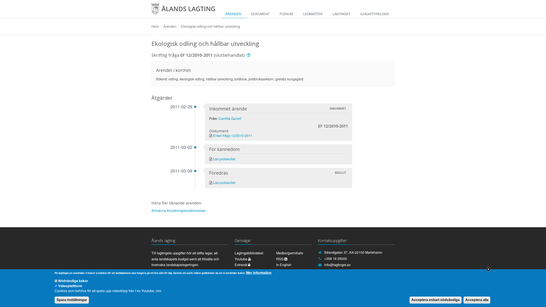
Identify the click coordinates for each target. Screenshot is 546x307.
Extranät (241, 264)
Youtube (241, 258)
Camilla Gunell (230, 118)
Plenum (286, 14)
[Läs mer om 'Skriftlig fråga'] (249, 55)
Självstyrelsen (374, 14)
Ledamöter (313, 14)
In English (283, 264)
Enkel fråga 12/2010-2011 (232, 135)
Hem (155, 26)
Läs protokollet (224, 158)
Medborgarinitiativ (289, 253)
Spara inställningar (72, 300)
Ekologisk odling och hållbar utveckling (210, 26)
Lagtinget (341, 14)
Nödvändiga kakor (73, 280)
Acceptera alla (476, 300)
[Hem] (186, 10)
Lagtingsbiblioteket (249, 253)
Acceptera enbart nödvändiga (435, 300)
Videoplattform (70, 285)
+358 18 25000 (335, 258)
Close (488, 269)
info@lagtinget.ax (337, 264)
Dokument (260, 14)
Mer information (259, 272)
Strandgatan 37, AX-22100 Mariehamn (353, 252)
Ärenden (233, 14)
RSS (280, 258)
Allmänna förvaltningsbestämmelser (178, 210)
